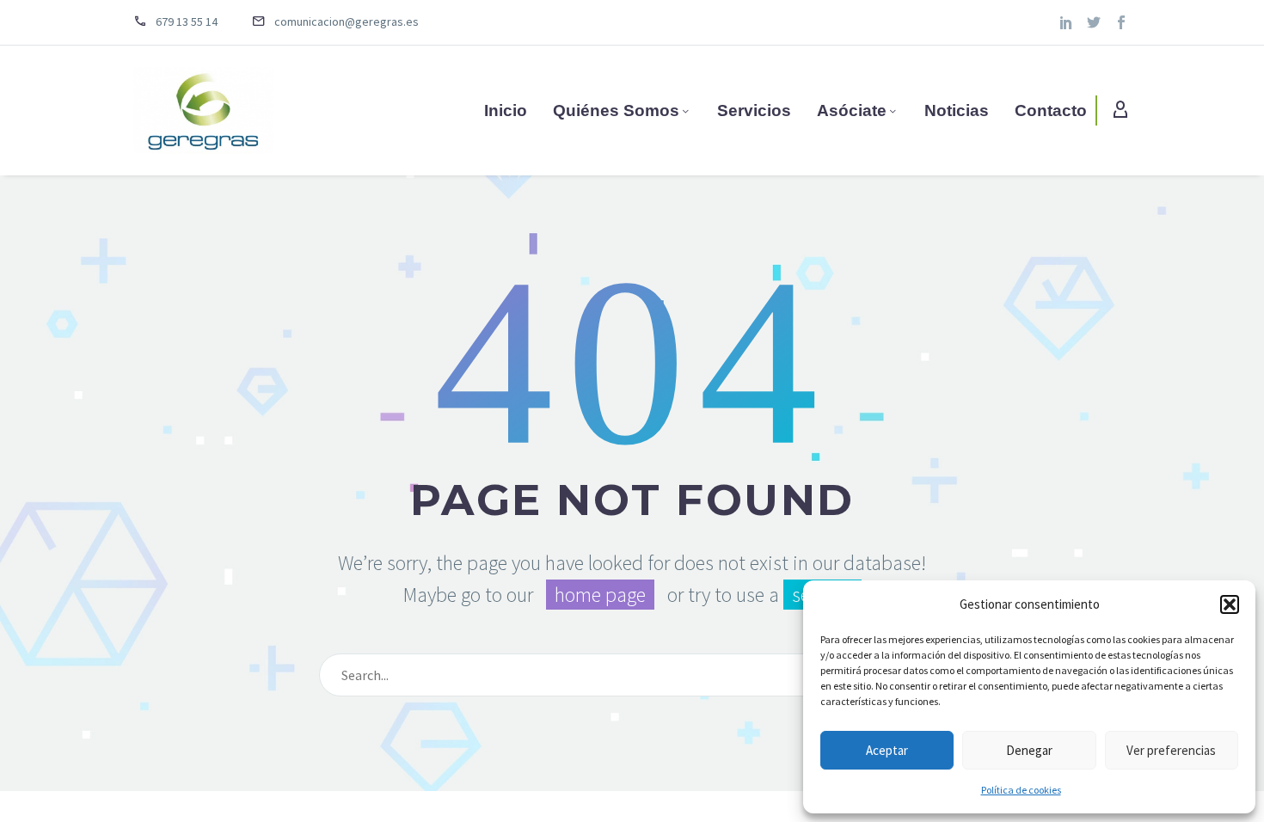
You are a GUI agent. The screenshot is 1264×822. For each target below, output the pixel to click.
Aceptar (887, 750)
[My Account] (1120, 110)
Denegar (1029, 750)
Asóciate (852, 110)
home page (600, 594)
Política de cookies (1021, 789)
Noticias (956, 110)
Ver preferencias (1171, 750)
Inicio (505, 110)
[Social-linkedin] (1066, 22)
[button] (1229, 604)
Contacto (1051, 110)
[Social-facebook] (1121, 22)
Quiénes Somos (616, 110)
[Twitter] (1094, 22)
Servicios (754, 110)
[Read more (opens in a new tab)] (188, 23)
